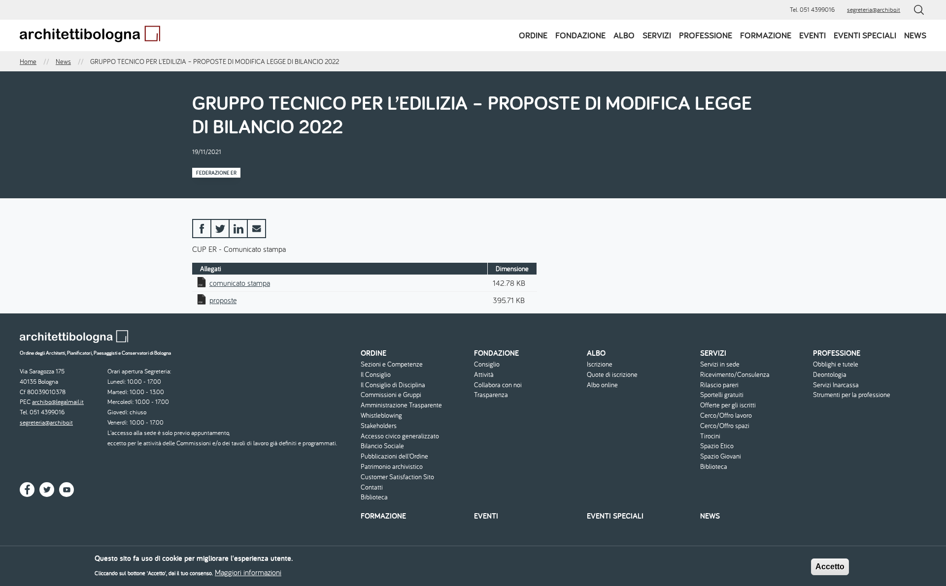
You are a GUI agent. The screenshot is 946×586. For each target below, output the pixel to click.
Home (28, 61)
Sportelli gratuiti (721, 395)
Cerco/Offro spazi (724, 426)
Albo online (602, 385)
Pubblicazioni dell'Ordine (394, 456)
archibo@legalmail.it (58, 402)
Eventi (812, 35)
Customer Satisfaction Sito (397, 477)
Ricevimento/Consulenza (735, 374)
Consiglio (487, 364)
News (915, 35)
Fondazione (580, 35)
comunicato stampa (239, 283)
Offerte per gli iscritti (728, 405)
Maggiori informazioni (248, 572)
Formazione (765, 35)
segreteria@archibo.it (873, 9)
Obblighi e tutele (835, 364)
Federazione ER (216, 172)
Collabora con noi (498, 385)
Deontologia (829, 374)
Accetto (830, 566)
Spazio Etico (717, 446)
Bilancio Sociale (382, 446)
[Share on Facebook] (201, 228)
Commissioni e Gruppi (391, 395)
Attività (484, 374)
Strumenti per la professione (851, 395)
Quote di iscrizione (612, 374)
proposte (222, 300)
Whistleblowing (381, 415)
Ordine (533, 35)
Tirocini (710, 436)
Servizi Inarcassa (836, 385)
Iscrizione (599, 364)
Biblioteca (374, 497)
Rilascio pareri (719, 385)
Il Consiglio (376, 374)
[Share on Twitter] (220, 228)
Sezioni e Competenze (392, 364)
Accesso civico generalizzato (400, 436)
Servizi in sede (720, 364)
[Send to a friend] (256, 228)
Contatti (372, 487)
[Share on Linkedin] (238, 228)
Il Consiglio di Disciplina (393, 385)
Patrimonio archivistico (392, 467)
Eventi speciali (865, 35)
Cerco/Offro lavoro (726, 415)
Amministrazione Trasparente (401, 405)
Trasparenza (491, 395)
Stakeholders (379, 426)
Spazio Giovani (720, 456)
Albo (624, 35)
